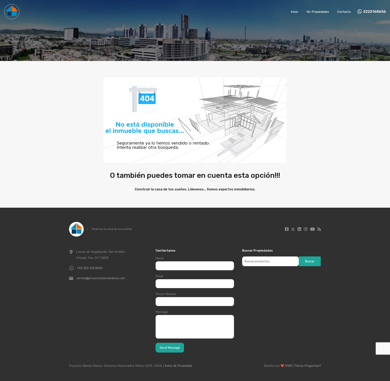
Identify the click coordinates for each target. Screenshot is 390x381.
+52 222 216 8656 (90, 268)
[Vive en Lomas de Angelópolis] (11, 17)
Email (159, 276)
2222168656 (374, 12)
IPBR (288, 366)
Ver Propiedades (317, 12)
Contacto (344, 12)
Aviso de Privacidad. (178, 366)
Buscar (309, 261)
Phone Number (166, 294)
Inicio (294, 12)
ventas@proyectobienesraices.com (100, 278)
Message (162, 312)
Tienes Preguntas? (307, 366)
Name (160, 258)
